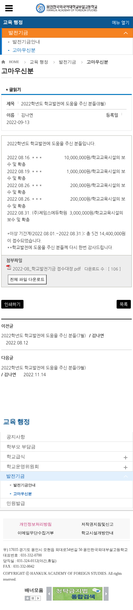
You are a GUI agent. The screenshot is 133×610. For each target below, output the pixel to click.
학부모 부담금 (21, 446)
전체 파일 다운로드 (27, 279)
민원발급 (15, 503)
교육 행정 (39, 62)
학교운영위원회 (22, 466)
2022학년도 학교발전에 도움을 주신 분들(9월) (43, 367)
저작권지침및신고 (97, 524)
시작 (38, 598)
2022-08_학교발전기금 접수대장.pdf (47, 268)
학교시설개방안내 (97, 533)
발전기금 (18, 32)
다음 (106, 594)
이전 (49, 594)
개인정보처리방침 (35, 524)
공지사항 (15, 436)
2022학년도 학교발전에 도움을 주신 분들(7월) (43, 335)
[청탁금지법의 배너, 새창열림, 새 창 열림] (77, 594)
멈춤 (33, 598)
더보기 (27, 598)
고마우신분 (24, 50)
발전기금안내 (26, 41)
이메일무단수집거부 (36, 533)
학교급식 (15, 456)
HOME (14, 62)
